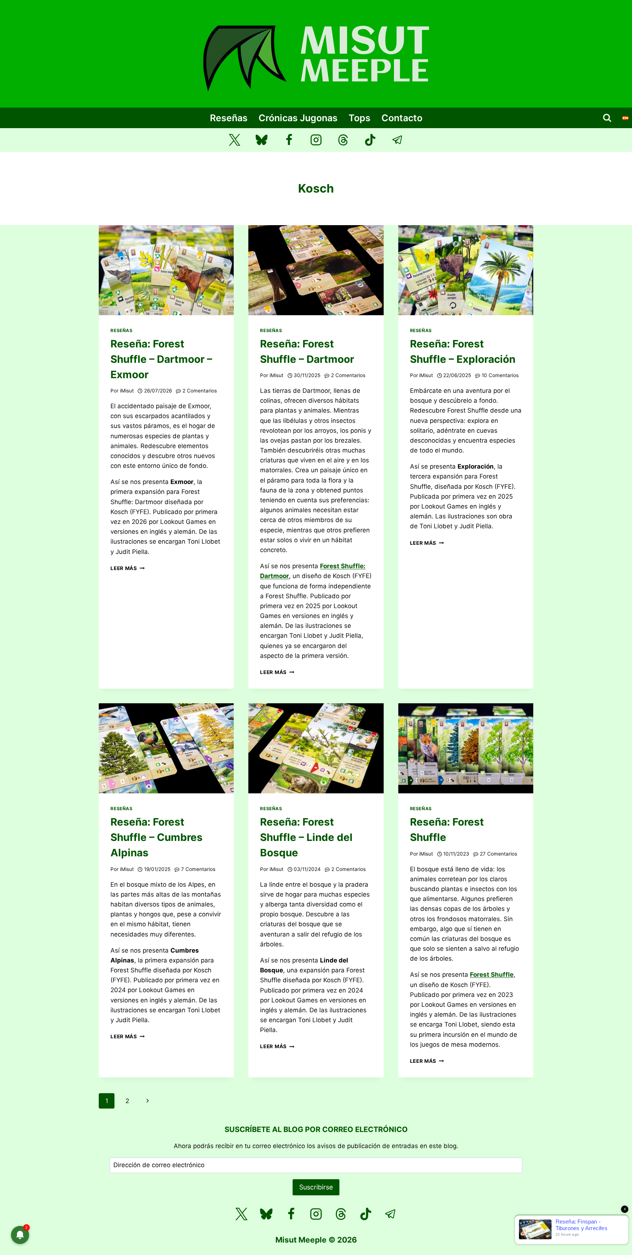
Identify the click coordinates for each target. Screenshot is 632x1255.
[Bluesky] (262, 140)
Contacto (401, 117)
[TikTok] (370, 140)
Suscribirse (316, 1187)
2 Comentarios (200, 391)
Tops (359, 117)
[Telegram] (398, 140)
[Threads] (343, 140)
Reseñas (229, 117)
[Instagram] (316, 140)
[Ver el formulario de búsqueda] (607, 118)
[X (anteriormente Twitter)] (235, 140)
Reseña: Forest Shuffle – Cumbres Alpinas (156, 837)
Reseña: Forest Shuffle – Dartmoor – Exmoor (161, 359)
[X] (241, 1214)
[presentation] (166, 270)
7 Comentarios (198, 869)
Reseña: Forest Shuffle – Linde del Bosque (306, 837)
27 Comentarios (498, 854)
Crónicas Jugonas (298, 117)
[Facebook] (289, 140)
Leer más (127, 568)
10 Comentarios (500, 375)
